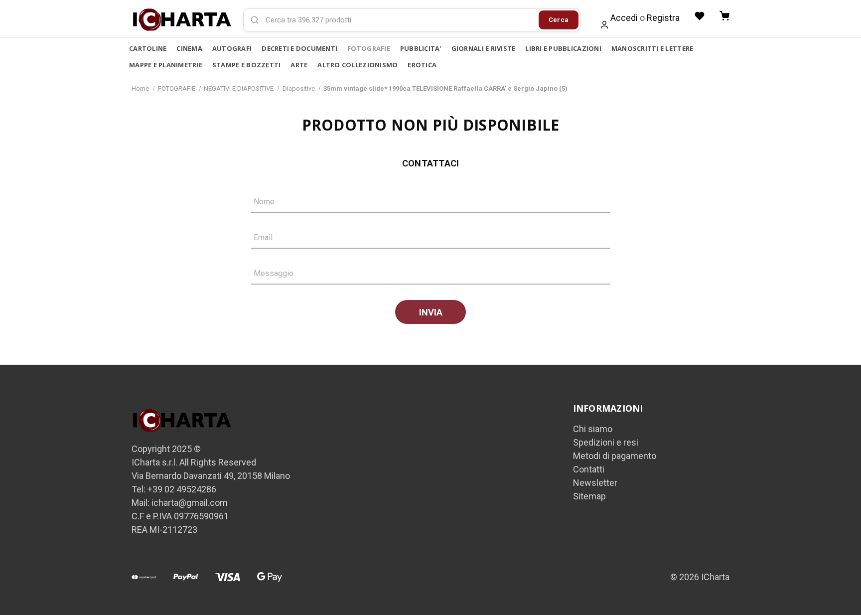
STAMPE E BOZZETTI (246, 64)
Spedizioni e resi (605, 442)
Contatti (588, 469)
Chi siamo (592, 429)
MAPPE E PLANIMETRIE (165, 64)
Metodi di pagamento (614, 456)
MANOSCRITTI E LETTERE (652, 48)
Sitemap (589, 496)
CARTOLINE (147, 48)
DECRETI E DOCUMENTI (299, 48)
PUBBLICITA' (420, 48)
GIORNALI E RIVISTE (483, 48)
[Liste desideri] (700, 16)
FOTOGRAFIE (368, 48)
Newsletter (595, 482)
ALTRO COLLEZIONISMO (357, 64)
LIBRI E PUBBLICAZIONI (563, 48)
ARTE (298, 64)
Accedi (624, 17)
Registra (663, 17)
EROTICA (422, 64)
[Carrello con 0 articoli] (724, 16)
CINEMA (189, 48)
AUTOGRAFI (232, 48)
